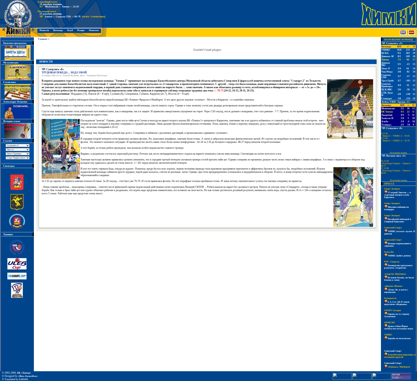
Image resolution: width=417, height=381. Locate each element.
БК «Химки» (24, 373)
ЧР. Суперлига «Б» (392, 128)
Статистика (9, 82)
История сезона (11, 121)
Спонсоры (9, 166)
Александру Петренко (15, 102)
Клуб (70, 30)
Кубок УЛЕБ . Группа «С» (396, 102)
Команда (58, 30)
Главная (41, 39)
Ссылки (7, 141)
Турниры (8, 234)
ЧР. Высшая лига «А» (394, 156)
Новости (44, 30)
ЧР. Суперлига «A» (392, 43)
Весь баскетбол (28, 376)
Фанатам (94, 30)
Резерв (80, 30)
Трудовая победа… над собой (64, 72)
